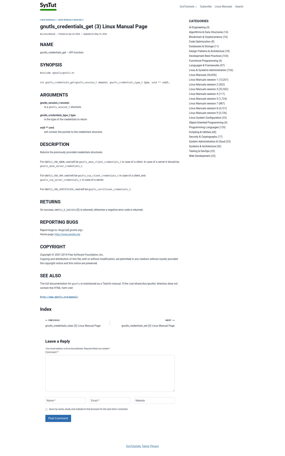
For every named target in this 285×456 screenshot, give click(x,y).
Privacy (154, 446)
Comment (52, 352)
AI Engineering (197, 27)
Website (140, 400)
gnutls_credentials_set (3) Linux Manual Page (148, 323)
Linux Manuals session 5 (203, 98)
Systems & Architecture (202, 146)
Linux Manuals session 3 (70, 20)
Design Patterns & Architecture (206, 51)
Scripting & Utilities (200, 132)
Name (51, 400)
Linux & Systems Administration (207, 70)
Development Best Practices (205, 55)
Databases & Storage (201, 46)
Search (239, 6)
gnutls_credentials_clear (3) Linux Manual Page (72, 323)
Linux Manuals (223, 6)
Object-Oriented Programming (206, 122)
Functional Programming (203, 60)
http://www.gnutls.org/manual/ (59, 297)
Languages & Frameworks (204, 65)
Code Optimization (200, 41)
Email (95, 400)
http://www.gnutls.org (67, 234)
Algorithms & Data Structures (206, 32)
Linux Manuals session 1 (203, 79)
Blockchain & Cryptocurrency (205, 36)
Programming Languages (204, 127)
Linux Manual (49, 34)
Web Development (199, 155)
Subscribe (206, 6)
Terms (145, 446)
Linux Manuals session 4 (203, 93)
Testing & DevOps (199, 151)
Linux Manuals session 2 (203, 84)
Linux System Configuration (205, 117)
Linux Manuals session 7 (203, 103)
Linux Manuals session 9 (203, 112)
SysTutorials (133, 446)
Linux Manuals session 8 (203, 108)
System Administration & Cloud (207, 141)
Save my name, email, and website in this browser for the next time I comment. (88, 409)
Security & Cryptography (203, 136)
